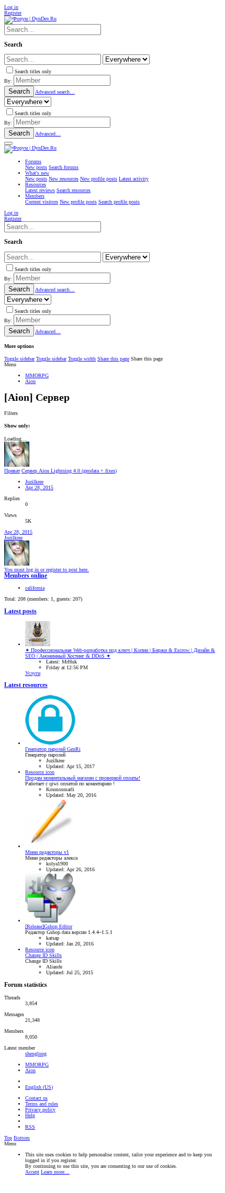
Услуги (32, 673)
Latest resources (26, 685)
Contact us (36, 1098)
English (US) (39, 1087)
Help (30, 1115)
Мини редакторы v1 (47, 852)
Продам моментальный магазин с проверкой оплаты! (82, 778)
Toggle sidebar (19, 359)
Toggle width (82, 359)
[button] (8, 143)
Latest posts (20, 611)
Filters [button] (11, 413)
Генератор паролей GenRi (53, 749)
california (34, 588)
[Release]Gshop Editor (48, 926)
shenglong (36, 1053)
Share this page (113, 359)
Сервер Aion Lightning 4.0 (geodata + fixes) (69, 471)
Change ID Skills (43, 955)
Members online (25, 575)
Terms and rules (41, 1104)
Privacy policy (40, 1109)
